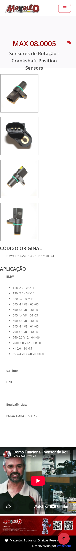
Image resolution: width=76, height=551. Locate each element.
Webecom (64, 546)
